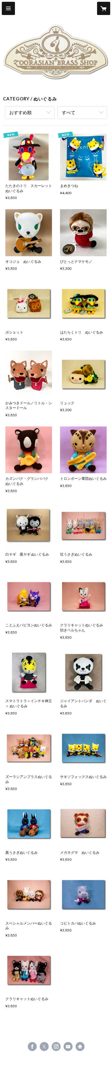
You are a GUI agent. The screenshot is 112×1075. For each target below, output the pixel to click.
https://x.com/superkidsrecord (44, 1046)
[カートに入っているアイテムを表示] (103, 8)
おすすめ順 (20, 112)
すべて (68, 112)
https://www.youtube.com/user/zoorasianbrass (68, 1046)
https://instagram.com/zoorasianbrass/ (56, 1046)
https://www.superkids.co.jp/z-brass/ (80, 1046)
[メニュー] (8, 8)
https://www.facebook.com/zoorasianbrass (32, 1046)
